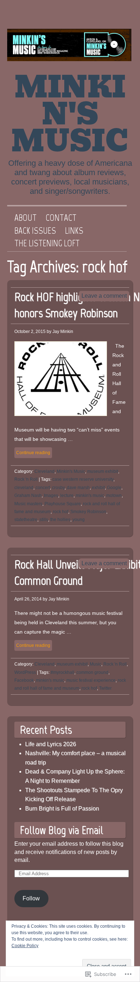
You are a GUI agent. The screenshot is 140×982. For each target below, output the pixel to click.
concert (43, 487)
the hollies (60, 519)
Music (95, 664)
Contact (61, 218)
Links (74, 231)
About (25, 218)
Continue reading (33, 452)
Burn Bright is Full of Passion (62, 808)
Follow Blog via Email (61, 830)
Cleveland (44, 471)
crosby (58, 487)
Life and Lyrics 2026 (50, 744)
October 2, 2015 (30, 331)
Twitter (96, 16)
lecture (67, 495)
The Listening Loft (47, 243)
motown (114, 495)
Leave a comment (104, 296)
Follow (31, 898)
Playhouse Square (63, 503)
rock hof (60, 511)
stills (43, 519)
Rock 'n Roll (26, 479)
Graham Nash (28, 495)
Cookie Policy (24, 945)
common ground (92, 672)
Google (114, 487)
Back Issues (35, 231)
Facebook (119, 16)
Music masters (28, 503)
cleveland (23, 487)
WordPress (25, 672)
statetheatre (25, 519)
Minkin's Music (70, 114)
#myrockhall (62, 672)
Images (51, 495)
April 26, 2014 (28, 599)
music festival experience (91, 680)
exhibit (98, 487)
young (79, 519)
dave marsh (78, 487)
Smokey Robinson (88, 511)
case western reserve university (82, 479)
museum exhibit (102, 471)
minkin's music (90, 495)
